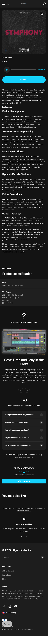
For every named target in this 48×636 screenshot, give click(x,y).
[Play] (7, 70)
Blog (3, 579)
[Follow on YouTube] (15, 606)
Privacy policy (17, 629)
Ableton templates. (24, 511)
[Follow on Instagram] (9, 606)
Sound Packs (7, 575)
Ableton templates (8, 571)
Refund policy (6, 629)
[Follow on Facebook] (3, 606)
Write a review (24, 481)
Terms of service (28, 629)
